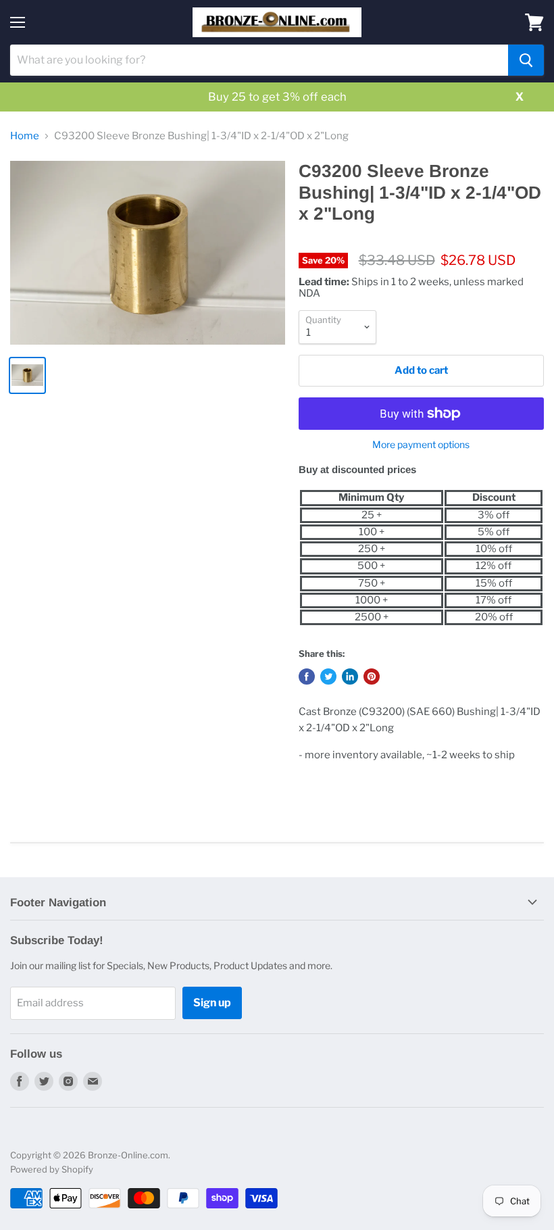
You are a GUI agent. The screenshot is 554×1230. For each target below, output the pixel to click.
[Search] (526, 60)
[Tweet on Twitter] (328, 676)
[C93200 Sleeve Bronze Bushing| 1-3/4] (147, 252)
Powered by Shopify (51, 1169)
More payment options (421, 444)
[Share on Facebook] (307, 676)
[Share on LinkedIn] (350, 676)
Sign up (212, 1002)
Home (24, 136)
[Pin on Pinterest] (371, 676)
